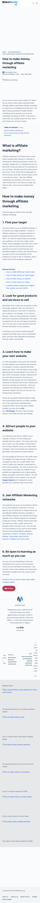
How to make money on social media (20, 275)
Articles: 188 (20, 630)
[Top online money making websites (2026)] (20, 829)
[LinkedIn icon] (17, 628)
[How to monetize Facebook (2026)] (20, 779)
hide (21, 127)
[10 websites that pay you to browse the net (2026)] (20, 752)
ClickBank (13, 539)
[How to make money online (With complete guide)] (20, 724)
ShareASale (13, 536)
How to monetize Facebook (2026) (14, 791)
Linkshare (22, 534)
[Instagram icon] (22, 628)
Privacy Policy (25, 897)
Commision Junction (9, 534)
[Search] (33, 3)
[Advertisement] (20, 26)
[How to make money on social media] (20, 804)
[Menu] (37, 3)
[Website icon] (19, 628)
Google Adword (8, 480)
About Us (5, 897)
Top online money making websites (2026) (17, 841)
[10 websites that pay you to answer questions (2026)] (20, 697)
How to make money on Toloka (17, 282)
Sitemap (34, 897)
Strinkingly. (10, 411)
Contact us (14, 897)
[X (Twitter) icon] (21, 628)
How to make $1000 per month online (20, 272)
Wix (22, 408)
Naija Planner (6, 899)
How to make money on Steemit (18, 279)
